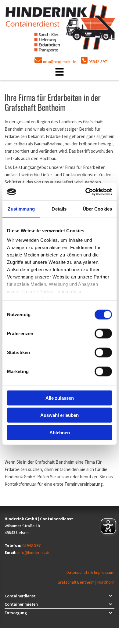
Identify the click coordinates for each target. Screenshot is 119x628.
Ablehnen (59, 432)
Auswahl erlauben (59, 415)
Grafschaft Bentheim (76, 582)
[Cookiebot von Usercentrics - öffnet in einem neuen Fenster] (85, 192)
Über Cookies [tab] (97, 208)
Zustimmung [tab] (21, 208)
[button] (59, 72)
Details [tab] (59, 208)
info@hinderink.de (59, 61)
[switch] (103, 333)
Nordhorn (105, 582)
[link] (110, 596)
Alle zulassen (59, 397)
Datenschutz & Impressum (90, 572)
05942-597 (97, 61)
